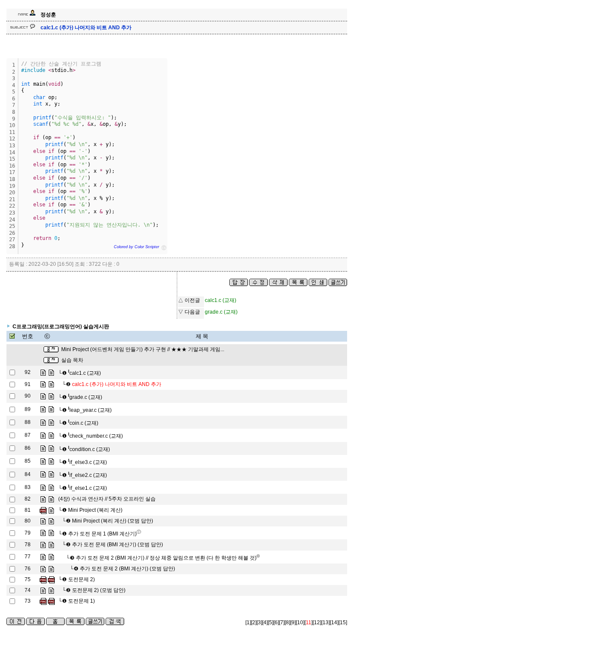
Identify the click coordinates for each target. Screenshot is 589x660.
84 (28, 474)
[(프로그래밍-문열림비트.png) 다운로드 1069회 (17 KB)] (43, 579)
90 (28, 396)
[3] (259, 623)
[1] (248, 623)
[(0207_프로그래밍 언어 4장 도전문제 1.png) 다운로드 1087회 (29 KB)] (51, 601)
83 (28, 487)
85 (28, 461)
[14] (334, 623)
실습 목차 (72, 360)
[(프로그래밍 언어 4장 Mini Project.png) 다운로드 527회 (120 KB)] (43, 510)
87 (28, 435)
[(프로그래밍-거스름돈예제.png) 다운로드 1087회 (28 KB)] (43, 601)
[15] (342, 623)
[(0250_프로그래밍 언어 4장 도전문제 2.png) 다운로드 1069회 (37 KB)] (51, 579)
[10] (300, 623)
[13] (325, 623)
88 (28, 422)
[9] (293, 623)
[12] (317, 623)
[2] (254, 623)
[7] (282, 623)
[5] (270, 623)
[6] (276, 623)
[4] (265, 623)
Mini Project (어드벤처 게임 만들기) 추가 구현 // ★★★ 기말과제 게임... (142, 349)
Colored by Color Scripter (136, 247)
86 (28, 448)
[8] (287, 623)
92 (28, 372)
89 (28, 409)
